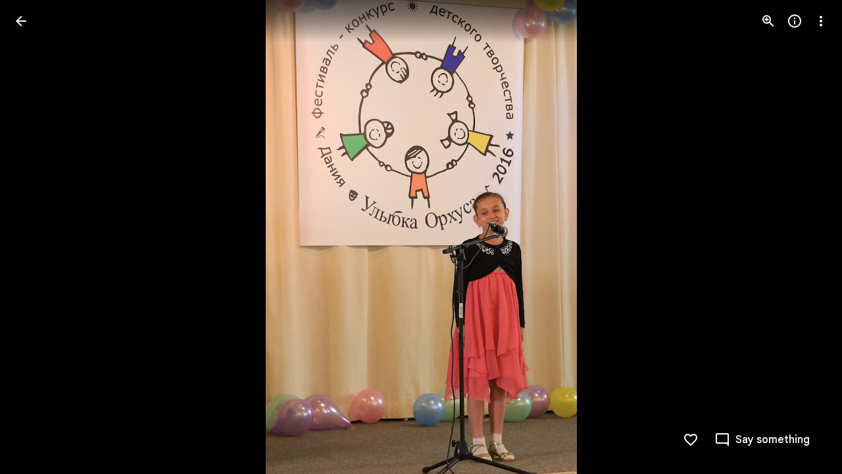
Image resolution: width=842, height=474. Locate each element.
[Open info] (794, 21)
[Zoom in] (768, 21)
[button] (36, 237)
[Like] (691, 440)
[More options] (821, 21)
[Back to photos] (21, 21)
